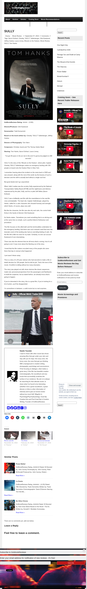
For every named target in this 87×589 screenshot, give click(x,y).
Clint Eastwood (45, 38)
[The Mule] (28, 435)
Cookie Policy (78, 397)
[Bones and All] (11, 435)
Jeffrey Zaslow (9, 41)
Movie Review (17, 36)
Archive (15, 19)
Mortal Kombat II (63, 76)
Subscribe (62, 287)
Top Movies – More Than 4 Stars (17, 24)
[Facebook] (12, 408)
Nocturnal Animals (44, 440)
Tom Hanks (13, 43)
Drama (7, 36)
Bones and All (8, 440)
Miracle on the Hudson (31, 41)
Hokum (59, 81)
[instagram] (25, 408)
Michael (59, 86)
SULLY (6, 43)
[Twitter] (15, 408)
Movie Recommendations (50, 19)
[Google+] (22, 408)
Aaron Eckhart (13, 38)
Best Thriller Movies (38, 24)
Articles (23, 19)
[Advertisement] (70, 185)
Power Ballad (61, 71)
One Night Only (62, 45)
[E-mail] (8, 408)
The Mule (24, 440)
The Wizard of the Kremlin (66, 62)
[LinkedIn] (18, 408)
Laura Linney (19, 41)
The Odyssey (62, 67)
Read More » (20, 475)
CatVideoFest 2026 (63, 50)
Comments (45, 36)
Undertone (60, 91)
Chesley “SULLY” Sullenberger (29, 38)
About (8, 19)
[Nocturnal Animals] (45, 435)
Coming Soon (34, 19)
